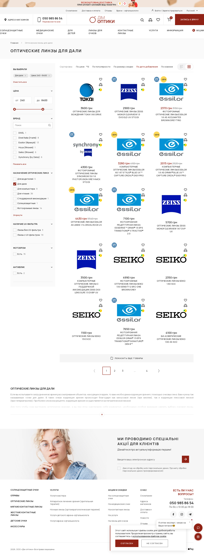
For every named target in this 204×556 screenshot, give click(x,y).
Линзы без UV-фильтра (30, 230)
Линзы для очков (95, 32)
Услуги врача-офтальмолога (64, 520)
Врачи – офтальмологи (127, 10)
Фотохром (19, 247)
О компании (71, 10)
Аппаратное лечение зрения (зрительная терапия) (71, 502)
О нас (143, 490)
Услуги (153, 30)
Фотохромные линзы (29, 208)
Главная (14, 42)
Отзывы (108, 10)
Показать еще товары (129, 358)
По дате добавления (147, 66)
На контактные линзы (119, 509)
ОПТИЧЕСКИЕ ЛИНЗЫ (21, 501)
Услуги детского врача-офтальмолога (69, 515)
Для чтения (25, 193)
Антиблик (19, 267)
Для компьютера (27, 188)
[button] (198, 527)
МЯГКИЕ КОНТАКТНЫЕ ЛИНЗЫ (26, 506)
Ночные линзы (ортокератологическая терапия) (75, 509)
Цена (16, 90)
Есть (21, 254)
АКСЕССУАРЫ (17, 526)
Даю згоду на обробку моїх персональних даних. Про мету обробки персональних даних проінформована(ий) (154, 469)
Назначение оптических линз (31, 173)
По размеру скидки (123, 66)
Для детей (71, 32)
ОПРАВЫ (14, 495)
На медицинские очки (119, 504)
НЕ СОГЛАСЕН (155, 543)
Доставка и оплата (91, 10)
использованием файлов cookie (149, 536)
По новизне (167, 66)
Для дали (22, 183)
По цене (80, 66)
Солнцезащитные (27, 203)
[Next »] (159, 371)
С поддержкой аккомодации (33, 198)
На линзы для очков (118, 520)
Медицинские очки (45, 32)
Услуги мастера (58, 495)
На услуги (113, 515)
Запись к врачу (189, 19)
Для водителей (26, 178)
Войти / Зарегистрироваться (168, 10)
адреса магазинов (18, 19)
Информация (175, 30)
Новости (144, 517)
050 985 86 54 (52, 18)
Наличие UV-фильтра (25, 224)
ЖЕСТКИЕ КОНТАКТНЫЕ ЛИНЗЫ (23, 513)
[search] (142, 19)
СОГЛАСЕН (127, 543)
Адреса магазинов (145, 502)
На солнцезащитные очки (118, 497)
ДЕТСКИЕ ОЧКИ (18, 520)
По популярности (101, 66)
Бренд (16, 118)
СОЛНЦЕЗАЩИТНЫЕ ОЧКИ (24, 489)
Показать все (19, 164)
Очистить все (20, 82)
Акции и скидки (117, 490)
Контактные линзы (125, 32)
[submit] (185, 459)
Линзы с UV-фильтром (30, 234)
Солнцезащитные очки (11, 32)
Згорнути (17, 215)
